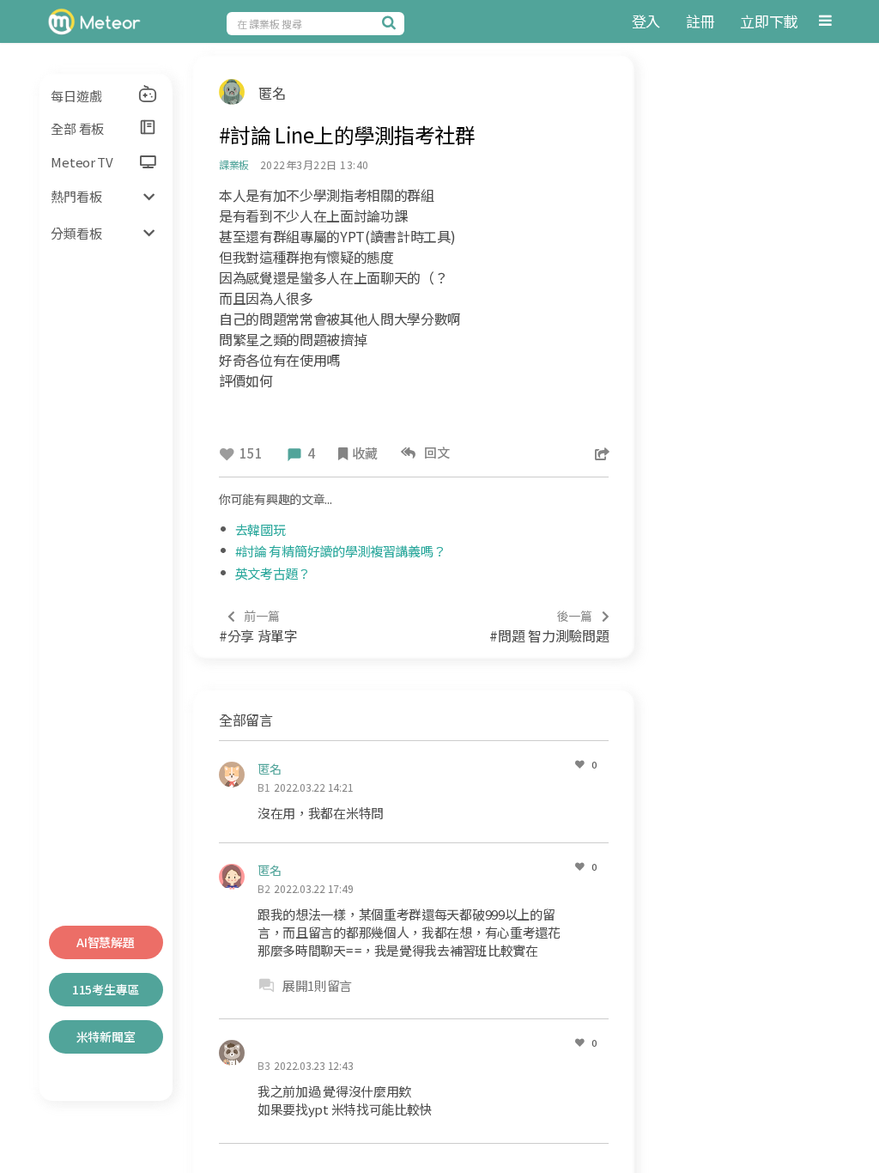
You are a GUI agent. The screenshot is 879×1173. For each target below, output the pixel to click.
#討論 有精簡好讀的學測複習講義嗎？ (340, 551)
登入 (646, 21)
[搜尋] (391, 22)
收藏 (364, 453)
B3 (264, 1065)
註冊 (700, 21)
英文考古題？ (273, 573)
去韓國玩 (260, 529)
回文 (435, 452)
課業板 (234, 164)
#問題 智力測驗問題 (549, 626)
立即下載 (768, 21)
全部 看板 (77, 128)
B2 (264, 888)
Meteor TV (81, 162)
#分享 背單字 (258, 626)
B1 (264, 787)
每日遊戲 (76, 96)
